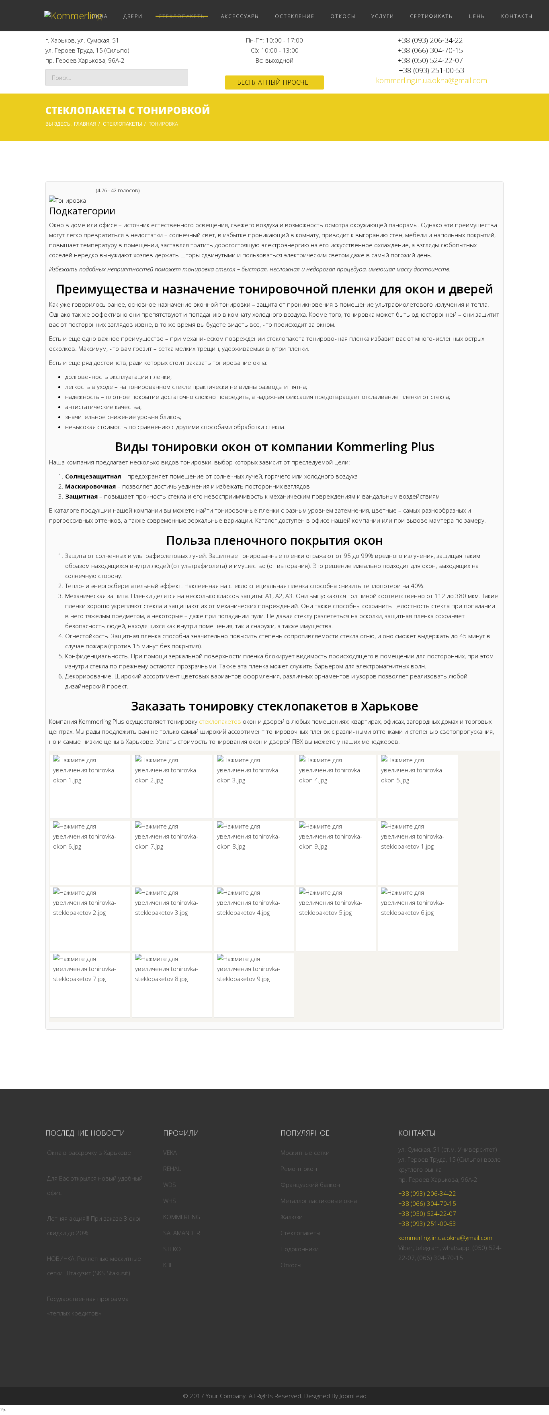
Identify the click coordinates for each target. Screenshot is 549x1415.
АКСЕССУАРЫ (240, 16)
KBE (168, 1265)
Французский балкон (310, 1185)
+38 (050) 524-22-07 (430, 60)
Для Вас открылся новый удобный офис (95, 1185)
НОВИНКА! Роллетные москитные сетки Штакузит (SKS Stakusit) (94, 1265)
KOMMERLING (181, 1217)
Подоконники (300, 1249)
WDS (169, 1185)
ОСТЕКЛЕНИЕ (295, 16)
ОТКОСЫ (343, 16)
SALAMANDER (181, 1233)
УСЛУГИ (382, 16)
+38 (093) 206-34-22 (430, 40)
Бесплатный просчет (274, 82)
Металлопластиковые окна (319, 1201)
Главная (85, 124)
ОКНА (99, 16)
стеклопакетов (220, 721)
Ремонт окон (299, 1169)
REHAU (172, 1169)
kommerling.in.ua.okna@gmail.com (431, 80)
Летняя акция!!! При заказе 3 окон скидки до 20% (95, 1225)
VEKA (170, 1152)
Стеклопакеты (300, 1233)
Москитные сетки (305, 1152)
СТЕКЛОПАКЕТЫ (181, 16)
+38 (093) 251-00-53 (431, 70)
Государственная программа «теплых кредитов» (88, 1306)
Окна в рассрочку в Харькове (89, 1152)
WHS (169, 1201)
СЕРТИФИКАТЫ (431, 16)
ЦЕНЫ (477, 16)
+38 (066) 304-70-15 (430, 50)
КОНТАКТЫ (517, 16)
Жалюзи (292, 1217)
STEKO (172, 1249)
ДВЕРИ (133, 16)
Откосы (291, 1265)
